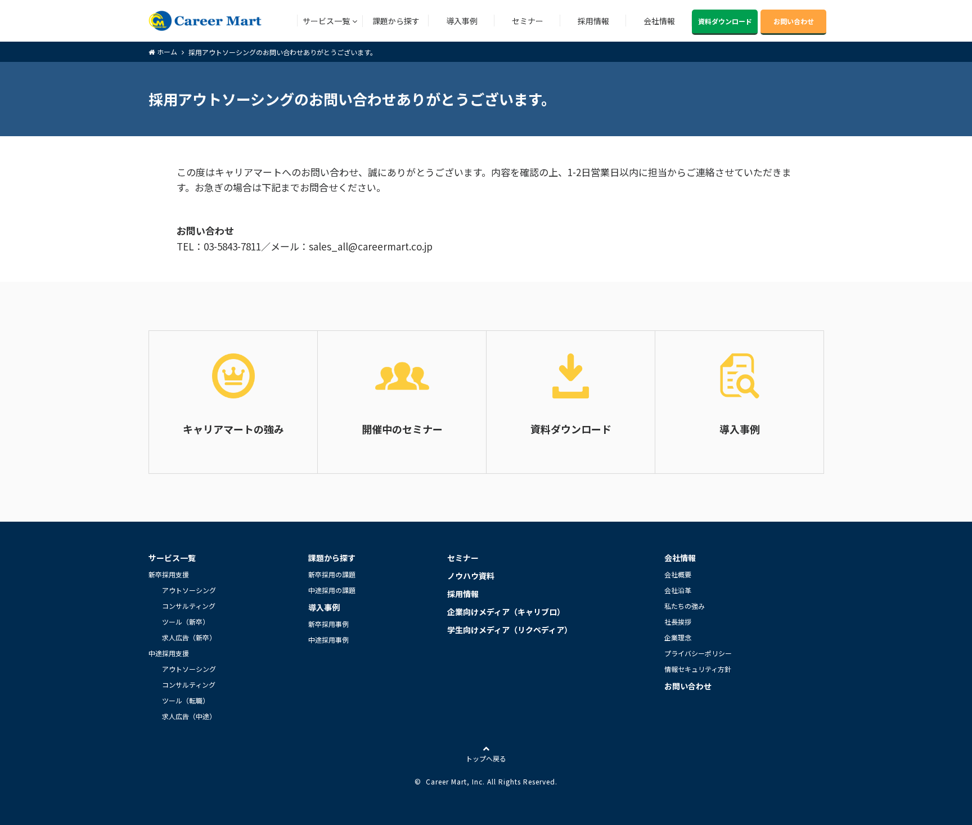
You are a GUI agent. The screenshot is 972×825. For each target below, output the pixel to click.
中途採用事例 (328, 639)
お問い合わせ (793, 21)
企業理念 (677, 637)
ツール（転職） (185, 700)
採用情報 (593, 20)
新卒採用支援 (168, 574)
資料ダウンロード (725, 21)
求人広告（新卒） (189, 637)
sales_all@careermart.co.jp (371, 246)
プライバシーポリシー (698, 653)
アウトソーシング (189, 590)
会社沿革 (677, 590)
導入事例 (462, 20)
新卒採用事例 (328, 624)
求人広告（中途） (189, 716)
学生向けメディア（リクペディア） (509, 629)
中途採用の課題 (332, 590)
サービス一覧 (326, 20)
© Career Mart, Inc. (450, 781)
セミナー (527, 20)
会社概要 (677, 574)
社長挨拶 (677, 621)
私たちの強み (684, 606)
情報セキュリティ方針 (697, 669)
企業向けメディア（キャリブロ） (506, 611)
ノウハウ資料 (470, 575)
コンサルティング (188, 606)
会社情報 (659, 20)
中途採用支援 (168, 653)
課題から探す (396, 20)
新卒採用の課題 (332, 574)
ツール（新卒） (185, 621)
